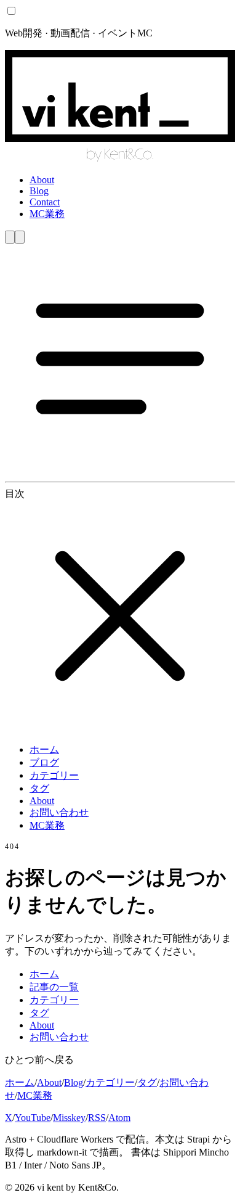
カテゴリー (54, 775)
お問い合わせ (59, 812)
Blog (39, 191)
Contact (45, 202)
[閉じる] (120, 728)
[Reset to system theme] (20, 237)
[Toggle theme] (10, 237)
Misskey (69, 1117)
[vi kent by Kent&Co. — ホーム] (120, 159)
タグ (39, 788)
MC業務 (47, 213)
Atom (119, 1117)
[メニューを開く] (120, 471)
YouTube (32, 1117)
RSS (97, 1117)
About (42, 179)
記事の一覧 (54, 987)
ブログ (44, 762)
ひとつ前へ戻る (39, 1059)
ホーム (44, 749)
